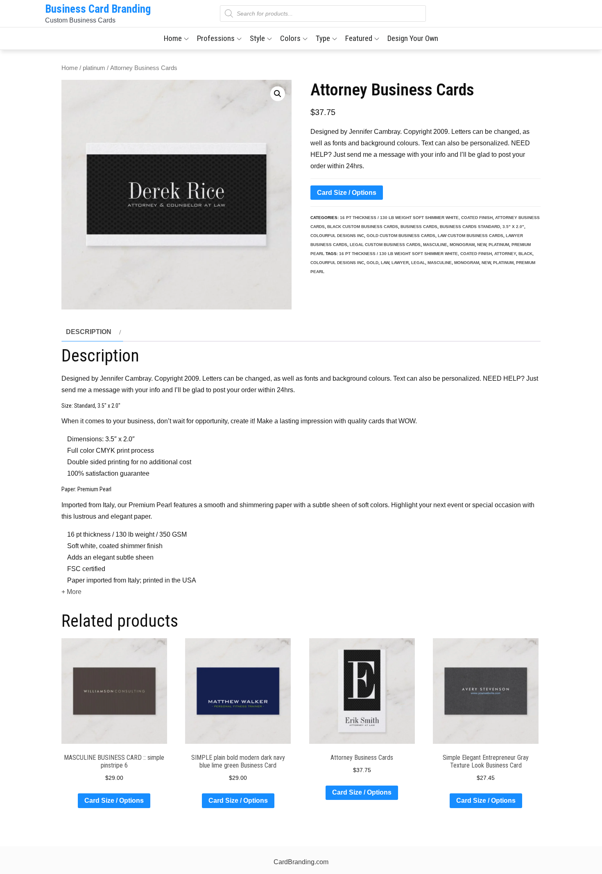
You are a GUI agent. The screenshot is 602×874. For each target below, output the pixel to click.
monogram (462, 244)
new (481, 244)
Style (257, 38)
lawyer (400, 262)
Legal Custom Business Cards (385, 244)
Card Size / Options (346, 192)
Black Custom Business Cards (362, 226)
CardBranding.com (301, 861)
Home (173, 38)
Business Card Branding (98, 9)
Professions (216, 38)
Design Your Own (412, 38)
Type (323, 38)
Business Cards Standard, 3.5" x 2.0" (482, 226)
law (385, 262)
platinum (94, 68)
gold (372, 262)
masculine (435, 244)
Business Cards (419, 226)
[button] (277, 93)
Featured (358, 38)
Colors (290, 38)
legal (418, 262)
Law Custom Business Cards (470, 235)
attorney (505, 253)
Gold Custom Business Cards (401, 235)
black (525, 253)
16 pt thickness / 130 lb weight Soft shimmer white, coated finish (416, 217)
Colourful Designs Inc (337, 235)
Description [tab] (88, 331)
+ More (71, 591)
